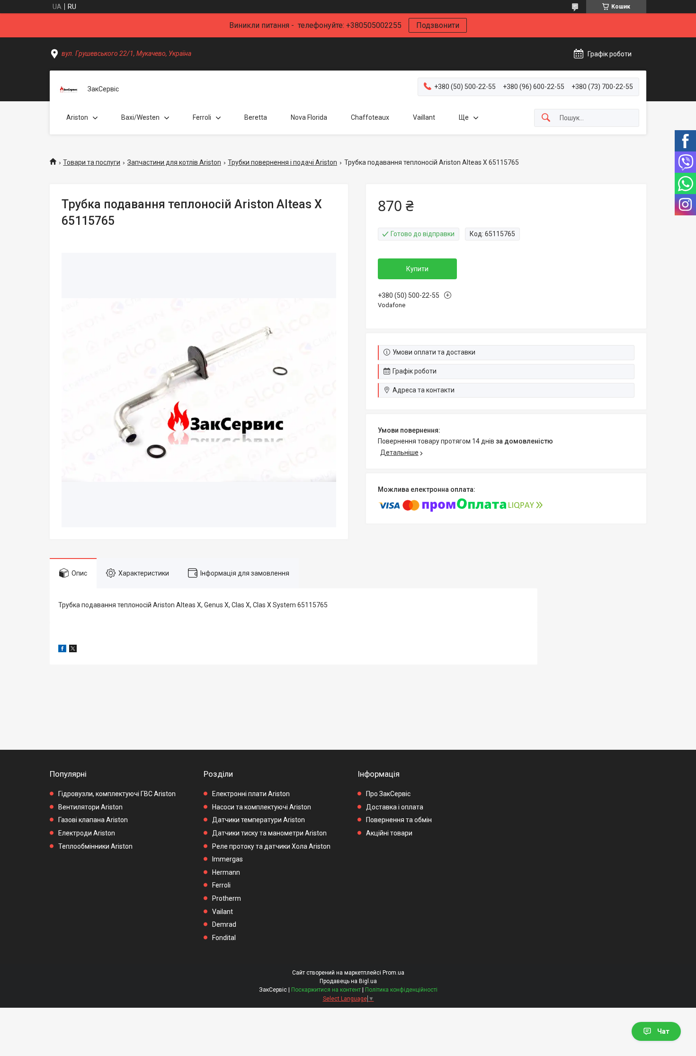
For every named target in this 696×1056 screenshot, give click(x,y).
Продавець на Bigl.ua (348, 981)
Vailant (222, 911)
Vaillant (424, 117)
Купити (417, 269)
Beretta (255, 117)
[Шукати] (546, 118)
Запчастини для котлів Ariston (174, 162)
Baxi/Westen (140, 117)
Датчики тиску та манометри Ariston (269, 833)
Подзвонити (437, 25)
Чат (663, 1031)
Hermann (226, 872)
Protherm (226, 898)
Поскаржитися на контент (326, 989)
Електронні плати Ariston (251, 794)
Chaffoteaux (370, 117)
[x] (73, 650)
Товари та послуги (91, 162)
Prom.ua (393, 972)
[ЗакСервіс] (68, 89)
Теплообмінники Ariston (95, 846)
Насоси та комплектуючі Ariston (261, 807)
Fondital (224, 937)
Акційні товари (389, 833)
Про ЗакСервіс (388, 794)
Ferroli (202, 117)
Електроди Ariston (86, 833)
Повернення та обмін (399, 820)
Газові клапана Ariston (93, 820)
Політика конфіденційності (401, 989)
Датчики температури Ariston (258, 820)
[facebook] (62, 650)
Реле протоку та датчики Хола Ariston (271, 846)
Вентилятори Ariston (90, 807)
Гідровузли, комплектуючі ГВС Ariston (117, 794)
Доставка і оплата (394, 807)
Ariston (77, 117)
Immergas (227, 859)
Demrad (224, 924)
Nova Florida (309, 117)
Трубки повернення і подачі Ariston (282, 162)
